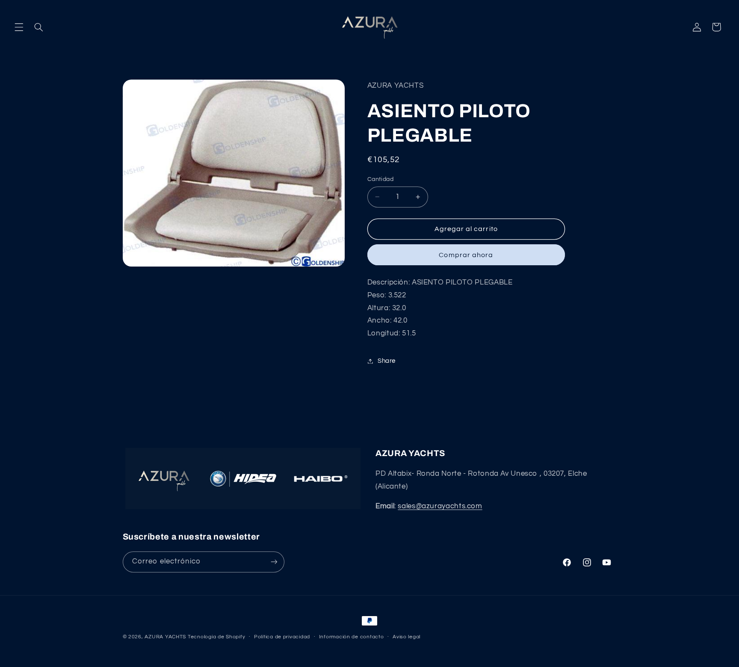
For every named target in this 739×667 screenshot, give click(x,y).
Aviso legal (406, 636)
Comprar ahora (466, 255)
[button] (19, 27)
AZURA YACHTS (165, 636)
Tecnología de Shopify (216, 636)
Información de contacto (351, 636)
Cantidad (380, 179)
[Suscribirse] (274, 561)
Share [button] (387, 361)
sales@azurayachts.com (440, 506)
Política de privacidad (282, 636)
